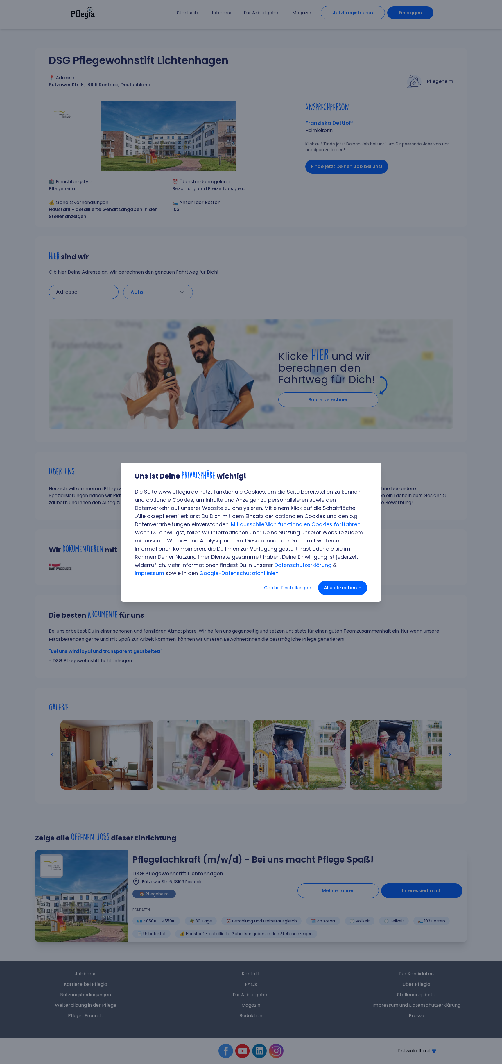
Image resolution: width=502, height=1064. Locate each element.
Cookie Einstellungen (287, 587)
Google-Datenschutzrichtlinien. (239, 573)
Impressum (149, 573)
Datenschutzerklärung (303, 565)
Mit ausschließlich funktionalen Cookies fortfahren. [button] (296, 524)
